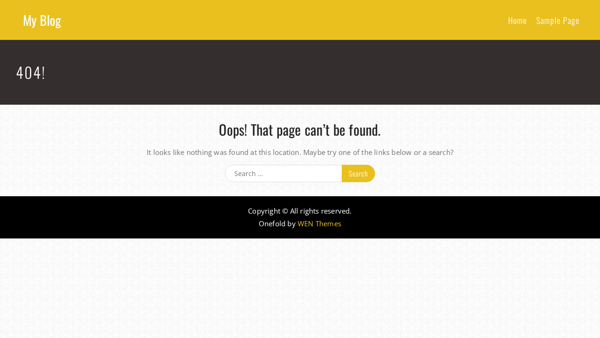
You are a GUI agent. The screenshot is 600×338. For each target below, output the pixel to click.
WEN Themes (319, 223)
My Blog (42, 20)
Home (517, 20)
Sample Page (557, 20)
